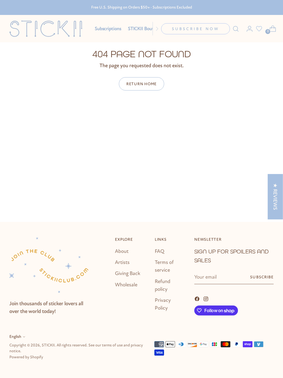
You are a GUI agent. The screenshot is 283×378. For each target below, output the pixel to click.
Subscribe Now (195, 29)
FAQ (159, 251)
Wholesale (126, 285)
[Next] (157, 28)
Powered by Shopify (26, 357)
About (122, 251)
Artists (122, 262)
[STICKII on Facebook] (197, 298)
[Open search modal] (235, 28)
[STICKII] (48, 28)
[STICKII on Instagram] (206, 298)
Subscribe (262, 277)
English (15, 336)
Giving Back (127, 273)
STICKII (48, 345)
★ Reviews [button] (275, 196)
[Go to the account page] (247, 28)
